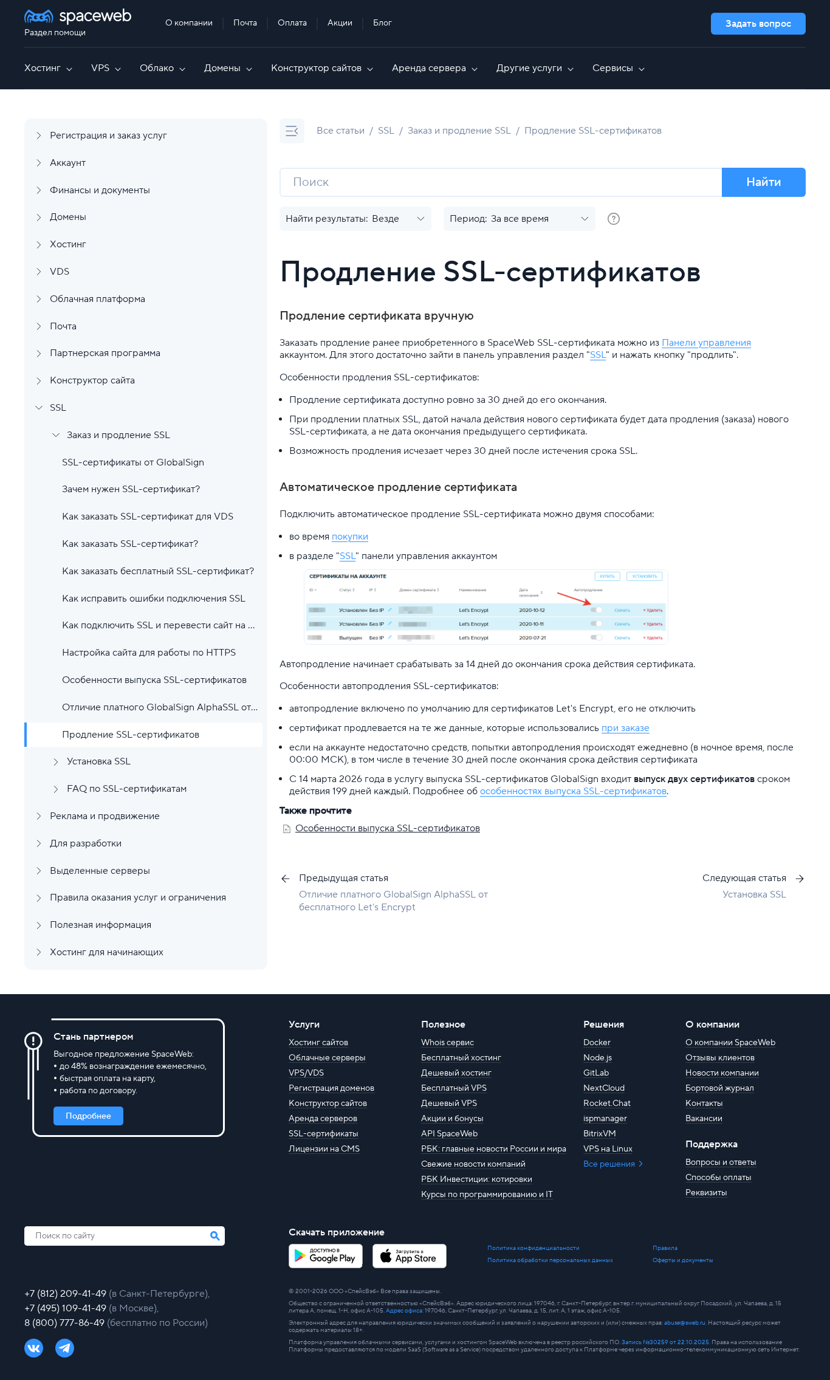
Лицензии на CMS (324, 1149)
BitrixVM (599, 1133)
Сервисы (612, 68)
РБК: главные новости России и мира (493, 1149)
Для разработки (86, 843)
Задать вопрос (758, 24)
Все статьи (341, 131)
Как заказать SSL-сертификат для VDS (147, 516)
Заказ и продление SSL (118, 435)
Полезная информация (100, 925)
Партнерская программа (105, 353)
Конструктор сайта (92, 380)
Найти (763, 182)
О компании (189, 23)
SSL (58, 408)
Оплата (292, 23)
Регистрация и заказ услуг (108, 135)
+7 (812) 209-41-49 (66, 1294)
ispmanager (605, 1118)
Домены (222, 68)
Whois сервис (447, 1042)
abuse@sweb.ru (684, 1323)
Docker (597, 1042)
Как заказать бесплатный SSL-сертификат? (158, 571)
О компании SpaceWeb (730, 1042)
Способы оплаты (718, 1177)
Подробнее (88, 1116)
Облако (157, 68)
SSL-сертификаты (323, 1133)
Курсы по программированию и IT (487, 1194)
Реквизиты (706, 1192)
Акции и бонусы (452, 1118)
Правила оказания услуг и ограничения (138, 897)
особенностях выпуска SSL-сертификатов (573, 791)
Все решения (610, 1164)
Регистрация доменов (331, 1088)
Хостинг (42, 68)
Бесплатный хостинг (461, 1057)
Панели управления (706, 343)
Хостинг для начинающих (106, 952)
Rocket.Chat (607, 1103)
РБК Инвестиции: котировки (476, 1179)
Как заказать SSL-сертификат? (130, 544)
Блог (382, 23)
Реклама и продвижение (105, 816)
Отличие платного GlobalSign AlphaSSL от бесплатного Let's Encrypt (160, 707)
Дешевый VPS (449, 1103)
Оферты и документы (683, 1260)
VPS (100, 68)
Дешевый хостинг (456, 1073)
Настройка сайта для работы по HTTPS (149, 653)
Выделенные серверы (100, 871)
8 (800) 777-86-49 (65, 1323)
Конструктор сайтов (316, 68)
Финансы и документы (100, 190)
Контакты (704, 1103)
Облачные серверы (327, 1057)
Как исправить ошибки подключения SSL (153, 598)
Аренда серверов (323, 1118)
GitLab (596, 1073)
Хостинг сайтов (318, 1042)
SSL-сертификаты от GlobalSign (133, 462)
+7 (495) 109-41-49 (66, 1308)
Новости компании (722, 1073)
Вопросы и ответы (720, 1162)
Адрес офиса (404, 1310)
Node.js (597, 1057)
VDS (59, 272)
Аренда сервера (429, 68)
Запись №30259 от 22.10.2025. (666, 1342)
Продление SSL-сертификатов (130, 735)
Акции (340, 23)
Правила (665, 1248)
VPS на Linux (608, 1149)
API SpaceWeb (449, 1133)
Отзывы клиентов (720, 1057)
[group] (614, 219)
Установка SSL (99, 761)
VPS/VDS (306, 1073)
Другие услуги (529, 68)
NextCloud (604, 1088)
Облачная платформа (97, 299)
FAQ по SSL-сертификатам (127, 789)
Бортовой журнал (719, 1088)
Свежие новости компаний (473, 1164)
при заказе (626, 728)
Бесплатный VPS (454, 1088)
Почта (245, 23)
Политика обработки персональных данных (550, 1260)
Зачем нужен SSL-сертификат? (131, 489)
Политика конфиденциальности (533, 1248)
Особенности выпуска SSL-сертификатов (154, 680)
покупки (350, 536)
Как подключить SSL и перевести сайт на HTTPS (160, 625)
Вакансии (703, 1118)
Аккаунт (68, 163)
